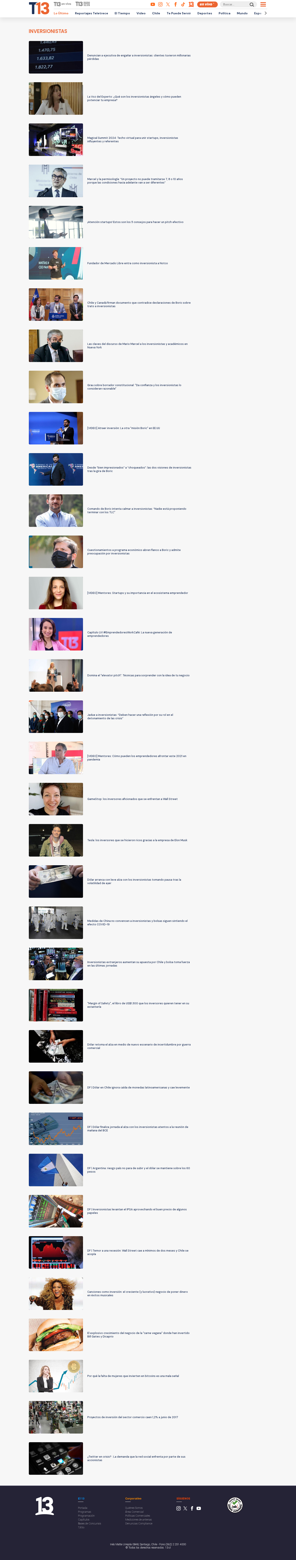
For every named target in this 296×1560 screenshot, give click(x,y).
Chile (156, 13)
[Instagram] (178, 1509)
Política (224, 13)
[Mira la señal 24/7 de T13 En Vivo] (207, 4)
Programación (86, 1515)
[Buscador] (251, 4)
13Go (81, 1527)
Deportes (204, 13)
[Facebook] (192, 1509)
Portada (82, 1507)
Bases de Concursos (89, 1523)
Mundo (242, 13)
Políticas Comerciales (137, 1515)
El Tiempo (122, 13)
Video (141, 13)
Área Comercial (134, 1511)
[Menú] (263, 4)
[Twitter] (185, 1509)
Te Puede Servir (179, 13)
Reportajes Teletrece (91, 13)
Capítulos (83, 1519)
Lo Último (61, 13)
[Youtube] (199, 1509)
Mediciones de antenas (138, 1519)
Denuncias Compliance (138, 1523)
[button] (265, 13)
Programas (84, 1511)
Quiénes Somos (134, 1507)
